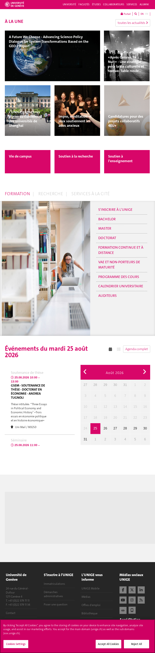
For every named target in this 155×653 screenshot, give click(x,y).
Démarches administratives (53, 594)
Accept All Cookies (108, 644)
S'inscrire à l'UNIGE (115, 209)
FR (146, 14)
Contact (10, 613)
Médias (86, 597)
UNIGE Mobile (90, 588)
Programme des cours (118, 276)
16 (145, 406)
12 (105, 406)
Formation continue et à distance (120, 250)
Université (69, 4)
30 (115, 385)
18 (95, 417)
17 (85, 417)
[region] (77, 636)
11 (95, 406)
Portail (127, 14)
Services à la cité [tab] (90, 194)
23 (145, 417)
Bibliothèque (89, 613)
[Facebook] (123, 589)
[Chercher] (136, 14)
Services (132, 4)
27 (85, 385)
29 (105, 385)
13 (115, 406)
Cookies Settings (16, 644)
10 (85, 406)
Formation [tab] (17, 194)
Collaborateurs (113, 4)
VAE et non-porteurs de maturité (119, 265)
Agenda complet (136, 349)
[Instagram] (132, 599)
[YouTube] (123, 599)
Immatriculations (54, 584)
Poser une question (55, 604)
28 (95, 385)
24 (85, 428)
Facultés (84, 4)
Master (104, 228)
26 (105, 428)
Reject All (136, 644)
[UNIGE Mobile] (132, 610)
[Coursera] (123, 610)
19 (105, 417)
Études (96, 4)
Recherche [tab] (50, 194)
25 (95, 428)
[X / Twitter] (132, 589)
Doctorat (107, 237)
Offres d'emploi (91, 605)
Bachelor (107, 219)
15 (135, 406)
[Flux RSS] (141, 599)
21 (125, 417)
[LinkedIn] (141, 589)
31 (125, 385)
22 (135, 417)
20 (115, 417)
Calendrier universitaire (120, 286)
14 (125, 406)
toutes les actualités (132, 23)
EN (142, 14)
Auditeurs (107, 295)
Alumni (144, 4)
